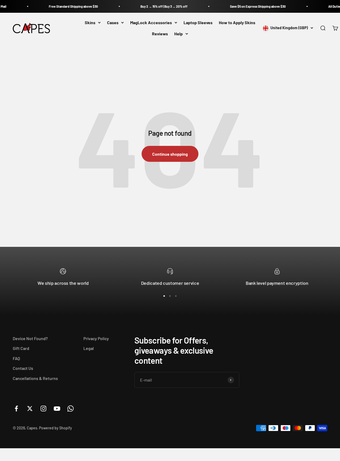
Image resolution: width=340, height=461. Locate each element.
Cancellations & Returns (35, 378)
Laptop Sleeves (198, 22)
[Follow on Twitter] (29, 408)
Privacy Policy (96, 338)
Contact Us (23, 368)
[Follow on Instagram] (43, 408)
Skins (90, 22)
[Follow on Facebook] (16, 408)
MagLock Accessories (151, 22)
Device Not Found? (30, 338)
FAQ (16, 358)
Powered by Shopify (55, 428)
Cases (112, 22)
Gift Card (21, 348)
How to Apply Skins (237, 22)
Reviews (160, 33)
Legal (88, 348)
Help (178, 33)
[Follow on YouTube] (57, 408)
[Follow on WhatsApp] (70, 408)
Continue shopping (170, 154)
